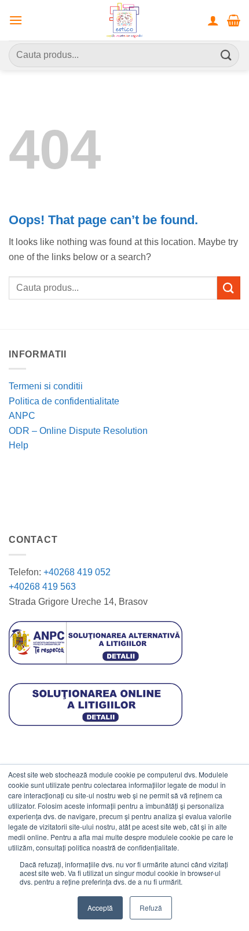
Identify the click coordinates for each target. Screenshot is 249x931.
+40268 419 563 (42, 587)
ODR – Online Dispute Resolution (78, 431)
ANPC (22, 416)
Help (18, 445)
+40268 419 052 (76, 572)
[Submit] (226, 55)
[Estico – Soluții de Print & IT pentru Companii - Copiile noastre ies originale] (124, 20)
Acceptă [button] (100, 907)
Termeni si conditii (46, 386)
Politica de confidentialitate (64, 401)
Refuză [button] (151, 907)
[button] (16, 20)
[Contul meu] (213, 20)
